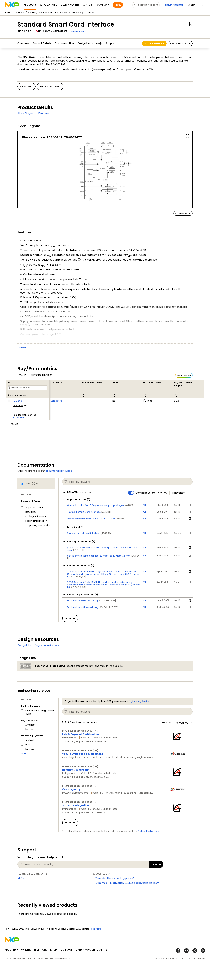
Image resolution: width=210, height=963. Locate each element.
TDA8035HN (18, 417)
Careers (26, 949)
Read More (95, 928)
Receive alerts (79, 31)
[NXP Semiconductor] (12, 5)
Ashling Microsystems (76, 757)
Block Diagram (26, 113)
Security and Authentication (43, 12)
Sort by (162, 492)
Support (110, 43)
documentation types (59, 471)
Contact (66, 949)
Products (19, 12)
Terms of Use (19, 958)
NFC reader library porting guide (112, 878)
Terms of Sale (33, 958)
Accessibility (47, 958)
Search (156, 864)
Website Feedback (63, 958)
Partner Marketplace (149, 831)
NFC (19, 878)
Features (43, 113)
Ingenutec (70, 737)
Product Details (41, 43)
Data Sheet (18, 405)
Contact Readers (71, 12)
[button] (192, 5)
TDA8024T (19, 401)
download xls (184, 375)
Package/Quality (180, 43)
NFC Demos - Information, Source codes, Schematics (125, 883)
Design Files (24, 645)
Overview (23, 43)
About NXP (11, 949)
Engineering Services (47, 645)
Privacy (8, 958)
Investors (40, 949)
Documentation (64, 43)
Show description (17, 395)
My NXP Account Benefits (91, 949)
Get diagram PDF (183, 213)
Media (54, 949)
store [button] (117, 5)
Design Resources (88, 43)
